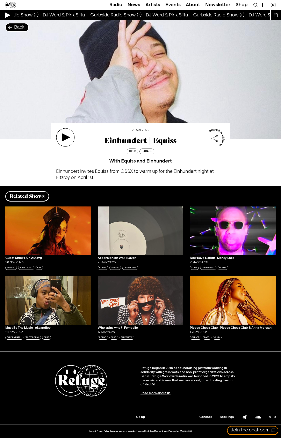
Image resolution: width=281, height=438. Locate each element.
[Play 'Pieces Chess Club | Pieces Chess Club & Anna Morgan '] (233, 300)
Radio (115, 4)
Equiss (128, 161)
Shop (242, 4)
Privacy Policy (103, 431)
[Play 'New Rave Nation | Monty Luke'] (233, 230)
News (134, 4)
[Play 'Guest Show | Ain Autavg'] (48, 230)
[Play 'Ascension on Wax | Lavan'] (140, 230)
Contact (205, 417)
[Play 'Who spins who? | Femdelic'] (140, 300)
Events (173, 4)
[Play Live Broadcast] (7, 15)
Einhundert (159, 161)
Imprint (92, 431)
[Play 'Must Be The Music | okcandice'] (48, 300)
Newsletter (217, 4)
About (193, 4)
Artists (152, 4)
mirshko (144, 431)
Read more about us (155, 393)
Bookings (227, 417)
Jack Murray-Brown (159, 431)
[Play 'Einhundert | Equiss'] (65, 137)
